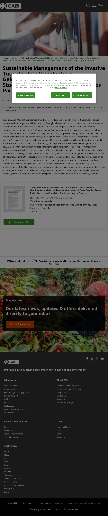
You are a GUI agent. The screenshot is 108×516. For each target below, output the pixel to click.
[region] (54, 88)
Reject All (60, 95)
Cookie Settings (25, 95)
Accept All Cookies (81, 95)
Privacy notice (61, 87)
